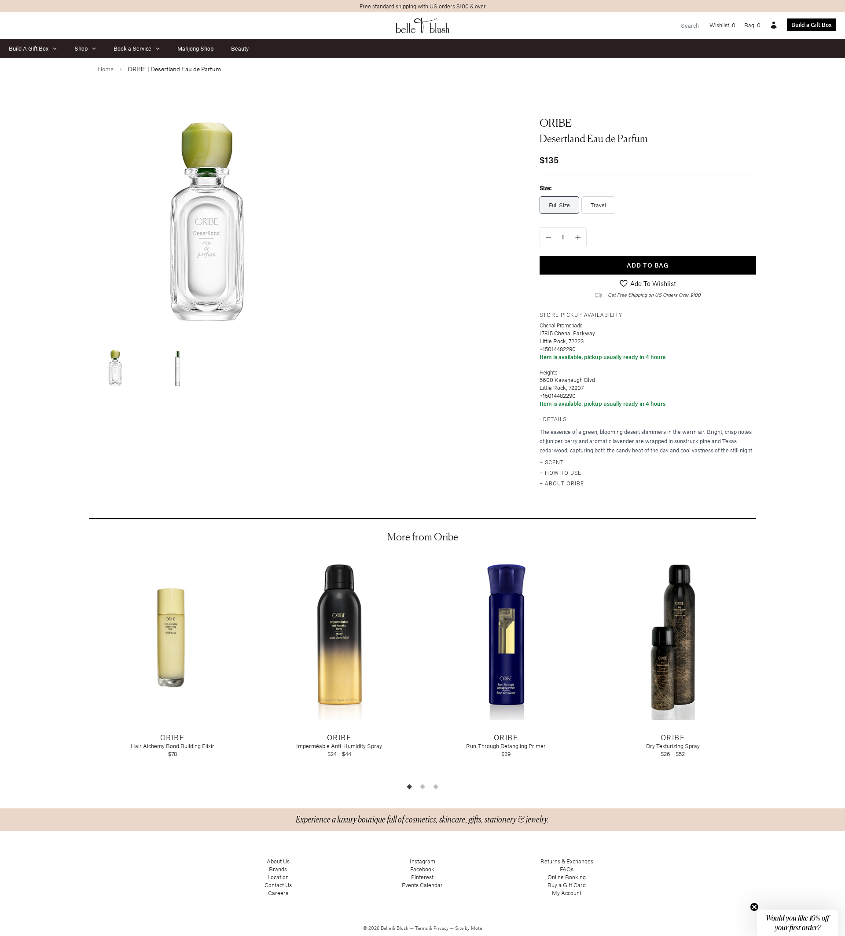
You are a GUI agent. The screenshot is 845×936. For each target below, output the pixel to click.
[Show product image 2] (177, 366)
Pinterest (422, 877)
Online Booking (566, 877)
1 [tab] (409, 786)
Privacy (442, 928)
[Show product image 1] (115, 366)
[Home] (423, 25)
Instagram (422, 861)
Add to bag (648, 265)
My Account (566, 892)
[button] (797, 923)
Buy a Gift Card (566, 884)
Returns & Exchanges (566, 861)
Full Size (559, 205)
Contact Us (278, 884)
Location (278, 877)
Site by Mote (468, 928)
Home (106, 69)
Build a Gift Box (811, 24)
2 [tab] (422, 786)
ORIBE (556, 122)
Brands (278, 869)
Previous (82, 666)
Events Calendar (422, 884)
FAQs (566, 869)
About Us (278, 861)
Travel (598, 205)
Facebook (422, 869)
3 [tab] (435, 786)
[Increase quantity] (578, 237)
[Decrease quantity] (548, 237)
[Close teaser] (754, 907)
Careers (278, 892)
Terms (422, 928)
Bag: (752, 25)
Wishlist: (722, 25)
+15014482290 (558, 348)
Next (762, 666)
